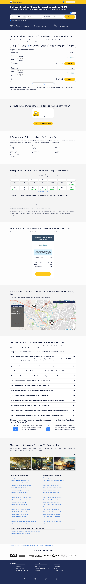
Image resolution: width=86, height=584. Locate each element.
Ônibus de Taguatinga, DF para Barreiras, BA (53, 524)
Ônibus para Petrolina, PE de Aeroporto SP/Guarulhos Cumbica (25, 531)
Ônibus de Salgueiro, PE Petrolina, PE (19, 514)
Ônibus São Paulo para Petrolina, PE (19, 519)
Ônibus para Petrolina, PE (34, 545)
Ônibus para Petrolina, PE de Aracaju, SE (20, 478)
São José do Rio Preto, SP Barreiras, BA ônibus (53, 519)
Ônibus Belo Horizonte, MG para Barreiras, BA (53, 480)
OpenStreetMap (68, 329)
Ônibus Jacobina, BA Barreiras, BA (50, 499)
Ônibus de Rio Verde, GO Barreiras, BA (52, 516)
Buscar (70, 63)
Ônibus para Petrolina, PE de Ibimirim (19, 492)
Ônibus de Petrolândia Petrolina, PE (19, 504)
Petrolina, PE (59, 301)
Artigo (56, 568)
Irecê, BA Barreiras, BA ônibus (50, 495)
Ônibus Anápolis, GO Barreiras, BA (51, 478)
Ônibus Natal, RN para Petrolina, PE (19, 502)
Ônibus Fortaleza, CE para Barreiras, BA (52, 490)
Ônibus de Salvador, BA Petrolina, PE (19, 516)
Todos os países (58, 570)
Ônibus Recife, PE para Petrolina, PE (19, 511)
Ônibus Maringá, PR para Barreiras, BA (52, 504)
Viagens (37, 570)
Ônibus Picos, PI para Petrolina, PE (19, 507)
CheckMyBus (13, 545)
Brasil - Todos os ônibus (22, 545)
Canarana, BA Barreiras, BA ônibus (51, 482)
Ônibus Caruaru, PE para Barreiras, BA (51, 485)
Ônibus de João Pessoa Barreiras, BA (51, 502)
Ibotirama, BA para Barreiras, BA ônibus (52, 492)
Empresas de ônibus (22, 570)
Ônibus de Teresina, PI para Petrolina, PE (20, 524)
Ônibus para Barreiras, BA (47, 545)
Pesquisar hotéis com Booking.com (19, 20)
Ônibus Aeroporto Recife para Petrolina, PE (21, 533)
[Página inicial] (16, 2)
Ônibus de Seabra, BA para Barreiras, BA (52, 521)
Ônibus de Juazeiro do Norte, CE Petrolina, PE (21, 497)
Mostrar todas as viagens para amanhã (44, 84)
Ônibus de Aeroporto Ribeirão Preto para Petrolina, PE (23, 536)
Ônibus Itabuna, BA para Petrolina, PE (19, 495)
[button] (34, 306)
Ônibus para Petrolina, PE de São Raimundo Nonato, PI (23, 521)
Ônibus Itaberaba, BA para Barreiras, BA (52, 497)
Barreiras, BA (70, 301)
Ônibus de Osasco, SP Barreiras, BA (51, 509)
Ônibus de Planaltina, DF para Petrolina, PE (21, 509)
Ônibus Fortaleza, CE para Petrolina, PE (20, 490)
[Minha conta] (63, 2)
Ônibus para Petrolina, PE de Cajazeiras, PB (21, 485)
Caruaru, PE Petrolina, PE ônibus (18, 487)
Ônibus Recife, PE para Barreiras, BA (51, 514)
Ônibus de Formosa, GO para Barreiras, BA (52, 487)
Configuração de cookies (42, 568)
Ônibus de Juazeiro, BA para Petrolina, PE (20, 499)
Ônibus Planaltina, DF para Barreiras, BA (52, 511)
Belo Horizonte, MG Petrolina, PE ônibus (20, 482)
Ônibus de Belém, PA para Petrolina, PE (20, 480)
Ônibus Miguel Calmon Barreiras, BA (51, 507)
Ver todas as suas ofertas (43, 123)
